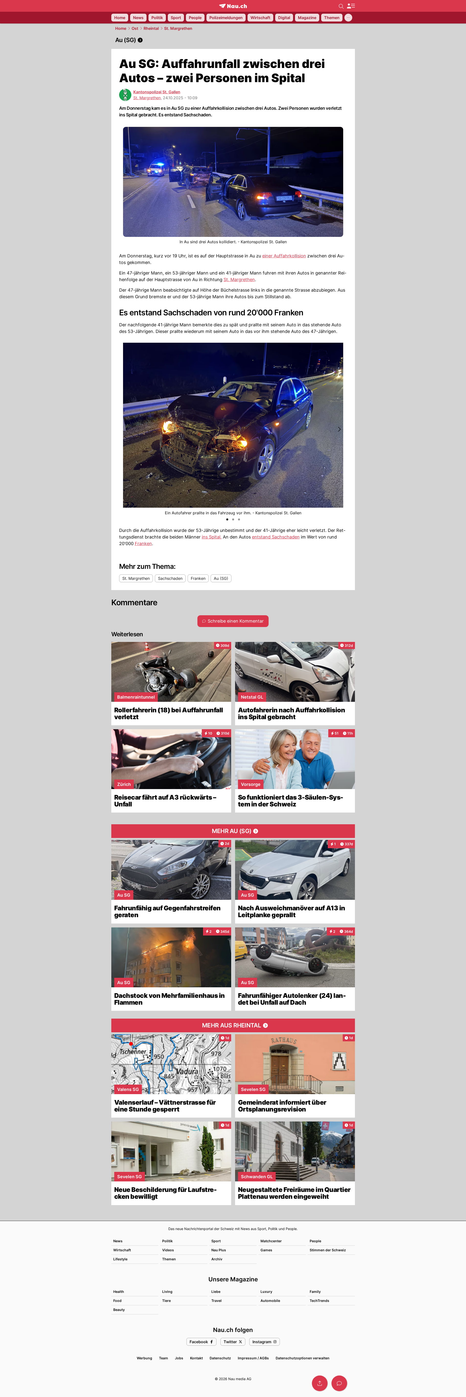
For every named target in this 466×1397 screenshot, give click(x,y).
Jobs (179, 1358)
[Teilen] (320, 1383)
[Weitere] (348, 18)
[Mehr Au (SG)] (233, 831)
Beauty (119, 1310)
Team (163, 1358)
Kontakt (196, 1358)
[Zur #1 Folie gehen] (227, 519)
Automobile (270, 1300)
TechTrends (319, 1300)
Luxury (266, 1291)
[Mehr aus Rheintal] (233, 1025)
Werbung (144, 1358)
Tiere (166, 1300)
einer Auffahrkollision (284, 255)
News (118, 1241)
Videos (168, 1250)
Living (167, 1291)
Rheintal (151, 28)
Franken (143, 543)
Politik (167, 1241)
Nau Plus (218, 1250)
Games (266, 1250)
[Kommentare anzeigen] (339, 1383)
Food (117, 1300)
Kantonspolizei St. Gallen (156, 91)
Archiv (216, 1259)
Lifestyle (120, 1259)
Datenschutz (220, 1358)
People (315, 1241)
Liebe (215, 1291)
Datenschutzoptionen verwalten (303, 1358)
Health (118, 1291)
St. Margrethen (178, 28)
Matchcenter (271, 1241)
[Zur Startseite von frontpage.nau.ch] (233, 6)
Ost (135, 28)
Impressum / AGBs (253, 1358)
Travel (216, 1300)
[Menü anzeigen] (351, 6)
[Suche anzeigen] (341, 6)
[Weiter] (339, 429)
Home (120, 28)
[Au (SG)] (233, 40)
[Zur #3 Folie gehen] (239, 519)
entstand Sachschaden (276, 536)
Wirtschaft (122, 1250)
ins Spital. (212, 536)
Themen (169, 1259)
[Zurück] (127, 429)
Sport (216, 1241)
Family (315, 1291)
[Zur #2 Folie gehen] (233, 519)
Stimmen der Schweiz (328, 1250)
